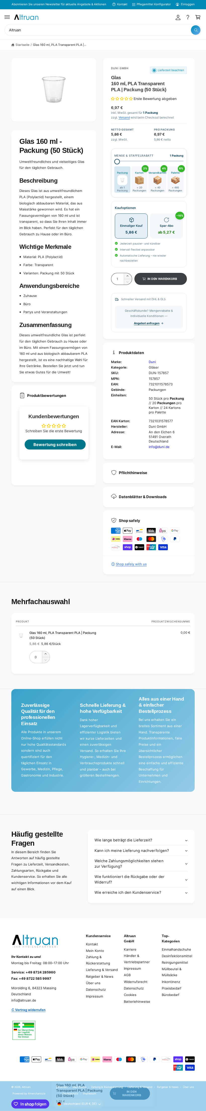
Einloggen (188, 4)
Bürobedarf (170, 995)
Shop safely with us (131, 564)
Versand (124, 117)
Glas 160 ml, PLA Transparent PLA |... (59, 45)
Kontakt (122, 4)
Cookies (130, 995)
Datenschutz (96, 989)
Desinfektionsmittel (177, 956)
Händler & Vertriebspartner (137, 959)
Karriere (130, 949)
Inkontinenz (171, 982)
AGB (127, 975)
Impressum (94, 996)
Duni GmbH (120, 68)
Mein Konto (95, 951)
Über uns (93, 983)
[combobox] (103, 30)
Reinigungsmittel (175, 962)
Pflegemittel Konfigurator (154, 4)
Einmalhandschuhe (176, 949)
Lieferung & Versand (102, 970)
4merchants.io (36, 1093)
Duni (152, 362)
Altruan (26, 1086)
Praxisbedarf (171, 988)
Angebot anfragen (146, 323)
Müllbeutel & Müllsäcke (171, 972)
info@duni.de (159, 447)
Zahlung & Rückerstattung (98, 960)
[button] (7, 17)
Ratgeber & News (99, 976)
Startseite (22, 45)
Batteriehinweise (137, 1001)
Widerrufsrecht (135, 982)
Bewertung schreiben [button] (54, 444)
